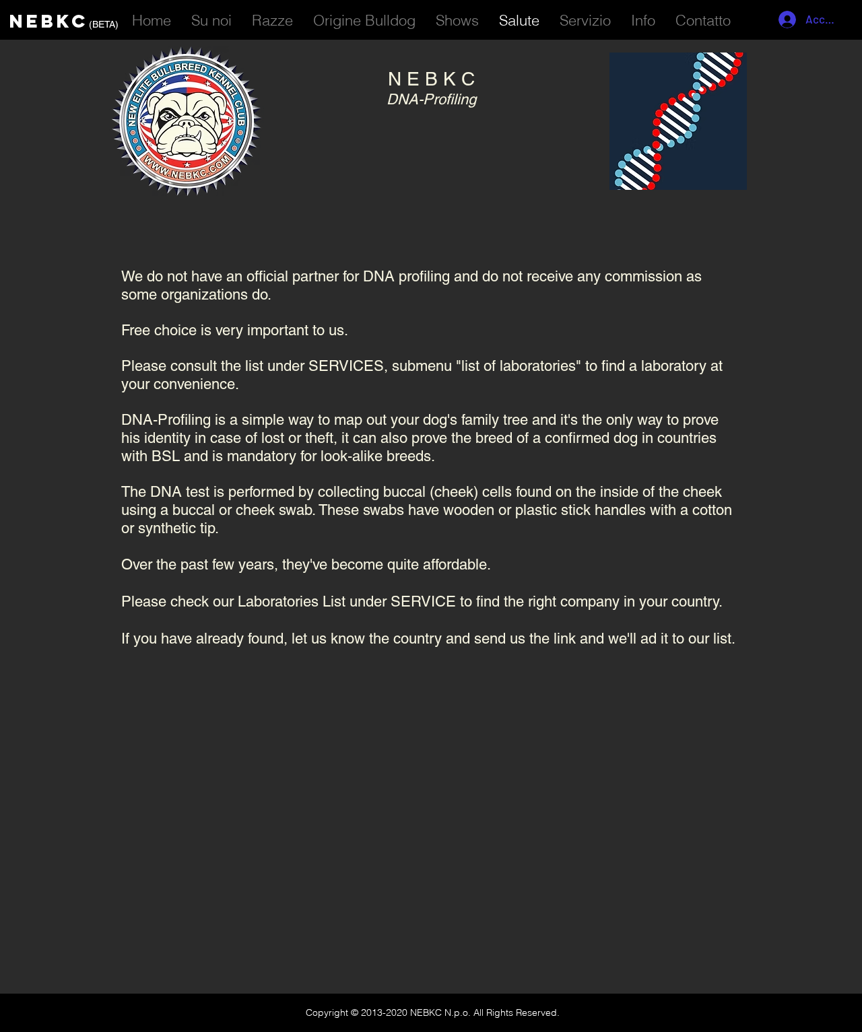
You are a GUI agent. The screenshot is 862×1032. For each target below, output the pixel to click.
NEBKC (49, 20)
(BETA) (104, 24)
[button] (585, 18)
